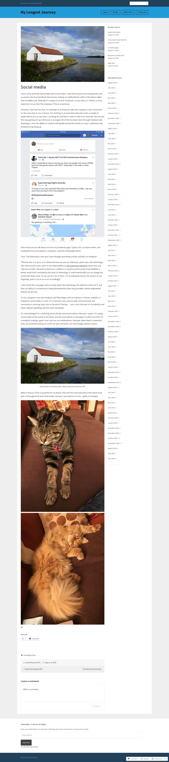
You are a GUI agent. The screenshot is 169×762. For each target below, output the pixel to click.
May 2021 (111, 301)
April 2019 (111, 408)
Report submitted (114, 32)
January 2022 (112, 276)
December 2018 (113, 428)
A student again (113, 48)
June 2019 (111, 398)
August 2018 (112, 448)
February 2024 (113, 194)
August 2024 (112, 169)
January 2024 (112, 199)
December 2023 (113, 205)
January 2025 (112, 159)
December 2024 (113, 164)
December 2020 (113, 321)
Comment (96, 706)
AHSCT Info (128, 12)
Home (105, 12)
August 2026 (112, 83)
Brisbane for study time (116, 55)
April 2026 (111, 103)
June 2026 (111, 93)
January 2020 (112, 367)
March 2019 (112, 413)
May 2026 (111, 98)
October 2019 (112, 377)
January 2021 (112, 316)
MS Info (115, 12)
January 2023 (112, 225)
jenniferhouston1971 (33, 662)
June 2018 (111, 458)
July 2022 (111, 250)
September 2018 (113, 443)
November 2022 (113, 230)
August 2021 (112, 286)
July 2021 (111, 291)
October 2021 (112, 281)
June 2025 (111, 139)
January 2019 (112, 423)
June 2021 (111, 296)
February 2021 (113, 311)
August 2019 (112, 387)
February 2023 (113, 220)
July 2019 (111, 392)
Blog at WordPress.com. (29, 757)
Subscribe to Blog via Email (33, 724)
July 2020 (111, 342)
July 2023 (111, 210)
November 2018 (113, 433)
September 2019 (113, 382)
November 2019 (113, 372)
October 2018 (112, 438)
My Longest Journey (38, 12)
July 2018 (111, 453)
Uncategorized (29, 655)
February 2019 (113, 418)
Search (146, 3)
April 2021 (111, 306)
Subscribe (26, 742)
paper (41, 285)
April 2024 (111, 184)
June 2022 (111, 255)
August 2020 (112, 337)
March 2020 (112, 362)
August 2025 (112, 128)
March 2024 (112, 189)
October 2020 (112, 332)
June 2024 (111, 174)
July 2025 (111, 133)
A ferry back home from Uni (117, 40)
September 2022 (113, 240)
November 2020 (113, 326)
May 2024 (111, 179)
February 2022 (113, 271)
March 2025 (112, 149)
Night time (111, 63)
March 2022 (112, 266)
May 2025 (111, 144)
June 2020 (111, 347)
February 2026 (113, 113)
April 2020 (111, 357)
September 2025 (113, 123)
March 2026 (112, 108)
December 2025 (113, 118)
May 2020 (111, 352)
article (53, 285)
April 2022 (111, 260)
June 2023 (111, 215)
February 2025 (113, 154)
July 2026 (111, 88)
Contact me (142, 12)
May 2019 (111, 403)
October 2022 (112, 235)
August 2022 (112, 245)
